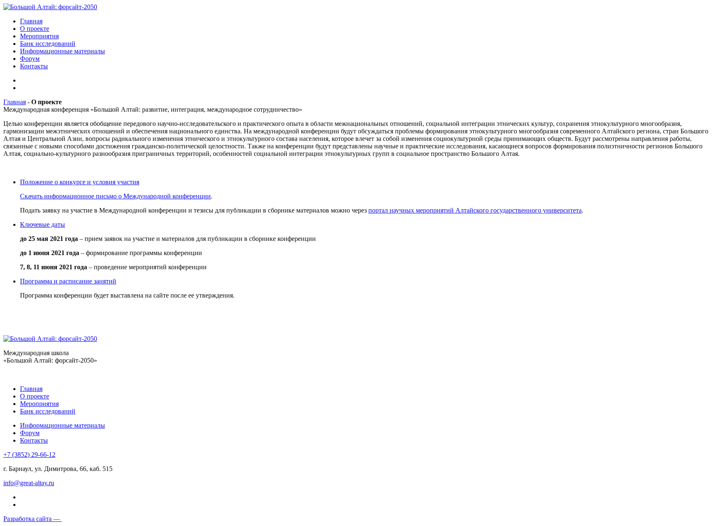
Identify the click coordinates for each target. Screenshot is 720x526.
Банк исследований (47, 43)
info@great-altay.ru (28, 482)
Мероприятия (39, 36)
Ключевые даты (42, 224)
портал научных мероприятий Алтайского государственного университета (475, 210)
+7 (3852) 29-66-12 (29, 454)
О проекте (34, 28)
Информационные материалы (62, 51)
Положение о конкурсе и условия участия (79, 181)
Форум (30, 58)
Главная (31, 21)
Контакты (34, 66)
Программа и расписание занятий (68, 281)
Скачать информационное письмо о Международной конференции (115, 196)
